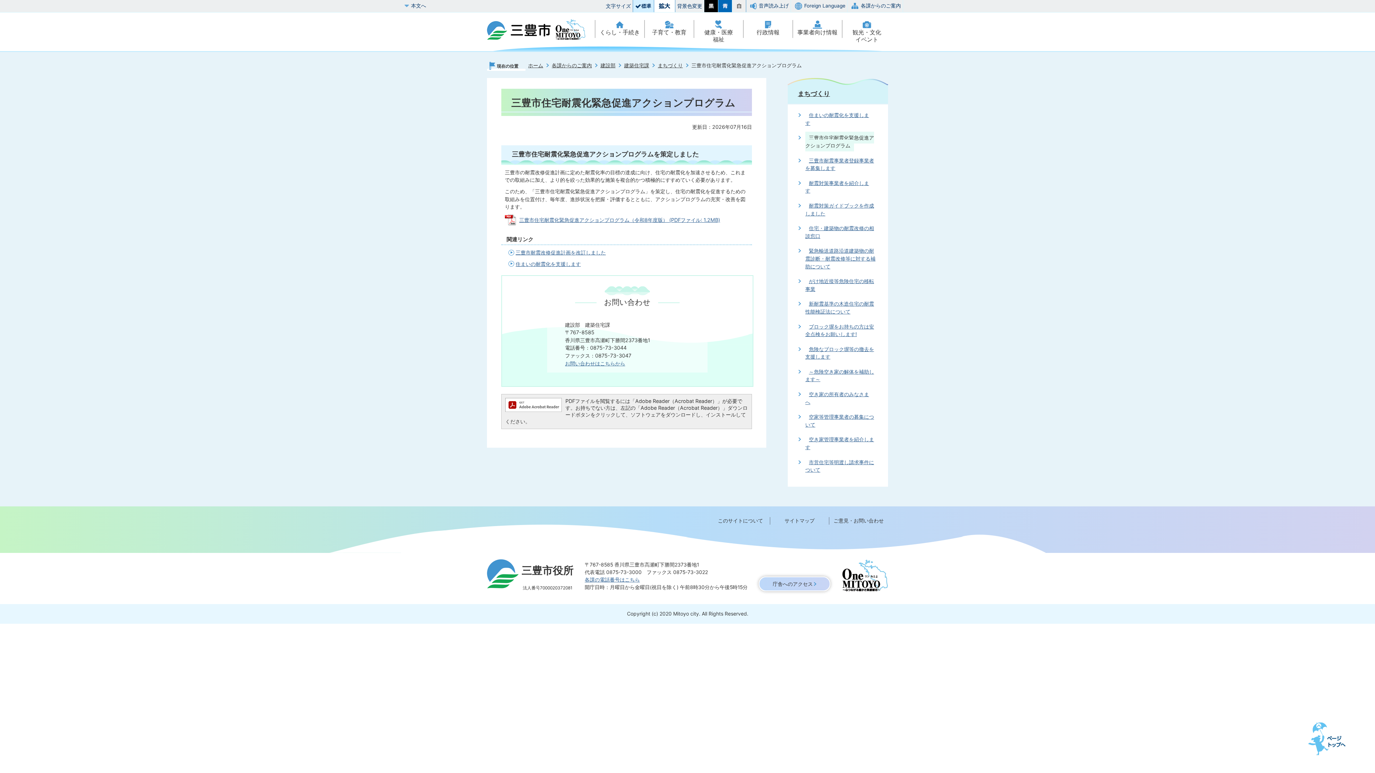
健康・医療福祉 (718, 36)
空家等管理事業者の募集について (839, 421)
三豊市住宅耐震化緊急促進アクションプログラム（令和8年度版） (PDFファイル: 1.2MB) (619, 220)
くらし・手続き (620, 32)
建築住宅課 (636, 65)
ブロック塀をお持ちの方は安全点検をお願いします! (839, 330)
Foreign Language (824, 6)
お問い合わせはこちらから (595, 363)
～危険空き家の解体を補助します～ (839, 376)
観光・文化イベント (867, 36)
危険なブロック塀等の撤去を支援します (839, 353)
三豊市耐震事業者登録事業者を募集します (839, 164)
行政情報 (768, 32)
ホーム (535, 65)
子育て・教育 (669, 32)
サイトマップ (800, 520)
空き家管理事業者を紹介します (839, 443)
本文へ (418, 6)
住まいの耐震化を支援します (548, 264)
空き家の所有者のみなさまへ (837, 398)
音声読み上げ (774, 6)
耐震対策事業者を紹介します (837, 187)
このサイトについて (740, 520)
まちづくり (670, 65)
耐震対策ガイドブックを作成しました (839, 210)
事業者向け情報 (817, 32)
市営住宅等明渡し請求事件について (839, 466)
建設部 (608, 65)
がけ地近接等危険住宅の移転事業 (839, 285)
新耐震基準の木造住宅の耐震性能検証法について (839, 308)
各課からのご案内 (881, 6)
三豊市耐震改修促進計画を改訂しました (561, 252)
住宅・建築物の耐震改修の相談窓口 (839, 232)
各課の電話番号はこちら (612, 580)
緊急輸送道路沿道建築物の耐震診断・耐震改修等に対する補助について (840, 258)
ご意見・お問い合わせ (859, 520)
